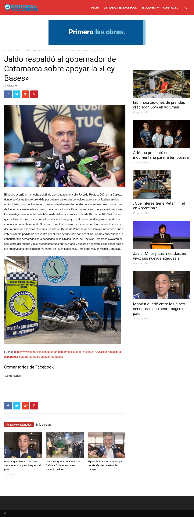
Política (17, 50)
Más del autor (44, 424)
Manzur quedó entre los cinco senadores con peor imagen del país (22, 465)
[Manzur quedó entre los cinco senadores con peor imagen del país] (23, 445)
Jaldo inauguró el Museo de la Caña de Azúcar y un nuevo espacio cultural (63, 465)
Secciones (149, 7)
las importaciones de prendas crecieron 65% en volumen (159, 104)
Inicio (95, 7)
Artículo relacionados (19, 424)
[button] (185, 8)
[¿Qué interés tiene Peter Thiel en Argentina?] (161, 184)
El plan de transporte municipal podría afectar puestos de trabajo (105, 465)
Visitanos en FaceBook (120, 7)
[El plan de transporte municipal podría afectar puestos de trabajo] (106, 445)
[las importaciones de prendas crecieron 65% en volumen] (161, 84)
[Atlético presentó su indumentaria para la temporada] (161, 134)
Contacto (170, 7)
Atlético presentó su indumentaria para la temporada (161, 155)
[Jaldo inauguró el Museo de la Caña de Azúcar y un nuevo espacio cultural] (65, 445)
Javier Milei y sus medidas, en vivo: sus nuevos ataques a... (159, 256)
